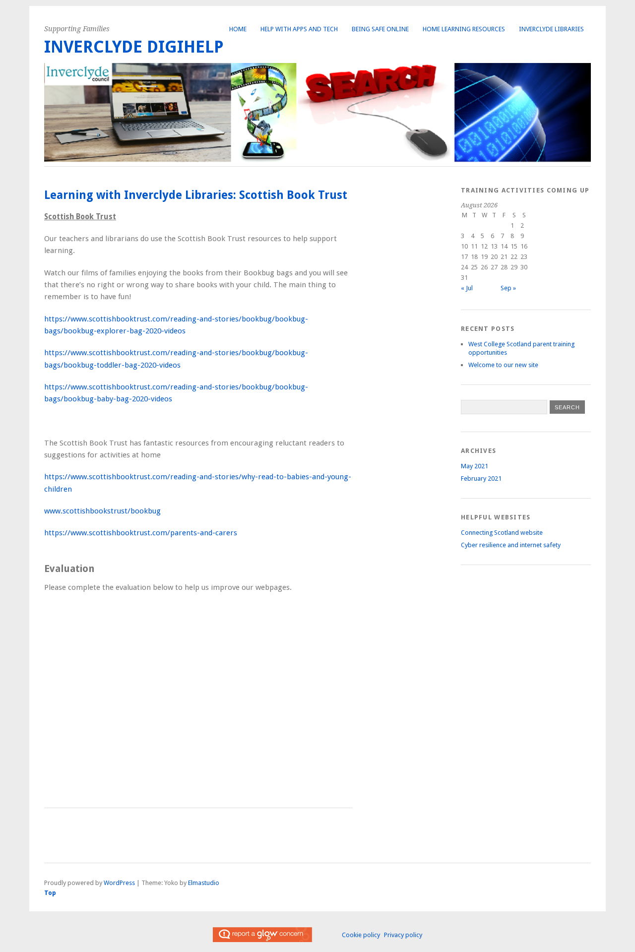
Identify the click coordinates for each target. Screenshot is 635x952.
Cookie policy (361, 935)
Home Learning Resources (464, 29)
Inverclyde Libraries (551, 29)
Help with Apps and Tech (299, 29)
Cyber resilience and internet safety (511, 545)
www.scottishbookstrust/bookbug (102, 511)
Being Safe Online (380, 29)
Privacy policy (403, 935)
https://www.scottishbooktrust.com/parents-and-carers (140, 532)
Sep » (508, 288)
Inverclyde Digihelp (134, 47)
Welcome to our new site (503, 365)
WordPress (119, 883)
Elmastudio (203, 883)
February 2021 (481, 478)
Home (238, 29)
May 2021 (474, 466)
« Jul (467, 288)
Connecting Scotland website (502, 532)
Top (50, 892)
